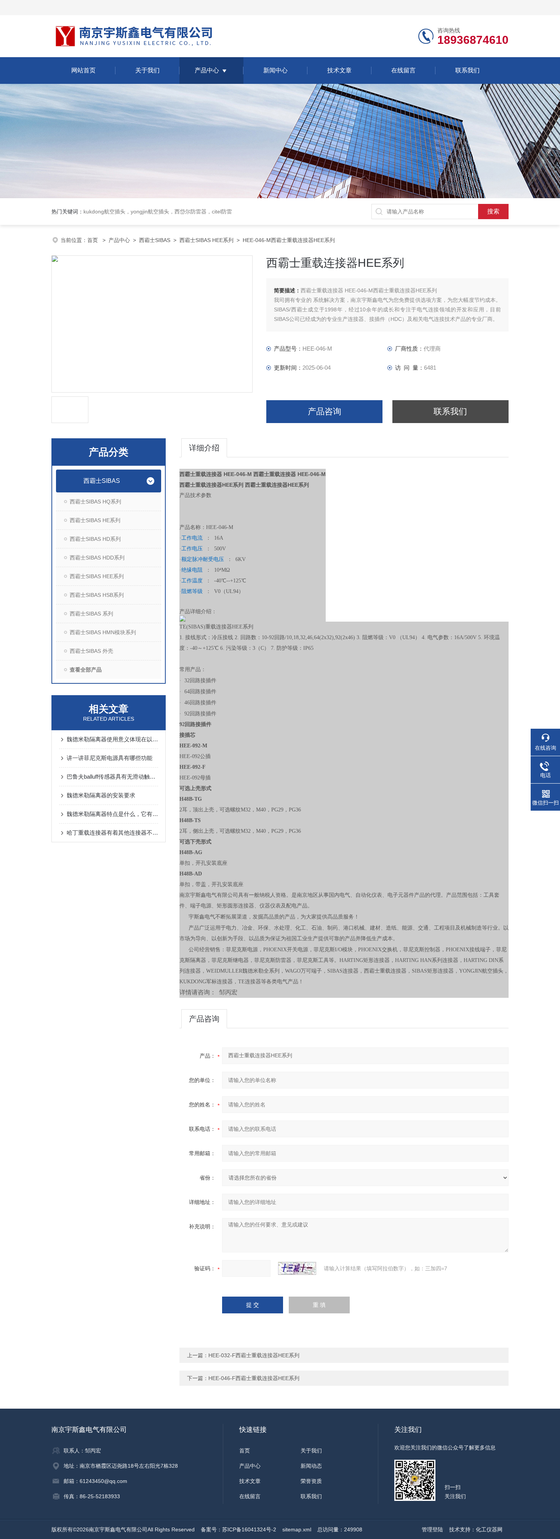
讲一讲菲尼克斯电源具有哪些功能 (109, 758)
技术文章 (339, 70)
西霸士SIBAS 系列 (91, 614)
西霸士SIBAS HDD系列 (97, 558)
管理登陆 (432, 1529)
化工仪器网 (489, 1529)
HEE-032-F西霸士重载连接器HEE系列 (253, 1355)
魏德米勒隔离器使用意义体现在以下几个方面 (112, 739)
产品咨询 (324, 411)
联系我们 (467, 70)
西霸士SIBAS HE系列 (95, 520)
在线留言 (403, 70)
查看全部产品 (86, 670)
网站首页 (83, 70)
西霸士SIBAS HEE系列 (206, 240)
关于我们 (147, 70)
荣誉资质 (311, 1481)
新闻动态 (311, 1466)
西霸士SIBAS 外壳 (91, 651)
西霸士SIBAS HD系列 (95, 539)
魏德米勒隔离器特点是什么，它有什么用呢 (112, 814)
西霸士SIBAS (154, 240)
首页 (93, 240)
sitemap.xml (296, 1529)
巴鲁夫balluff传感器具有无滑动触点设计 (112, 776)
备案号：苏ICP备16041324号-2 (238, 1529)
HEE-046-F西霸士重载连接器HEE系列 (253, 1378)
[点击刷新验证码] (297, 1268)
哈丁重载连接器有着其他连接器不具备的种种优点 (112, 832)
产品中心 (207, 70)
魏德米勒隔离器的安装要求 (101, 795)
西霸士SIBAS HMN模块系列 (103, 632)
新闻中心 (275, 70)
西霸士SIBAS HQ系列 (95, 502)
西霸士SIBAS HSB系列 (97, 595)
